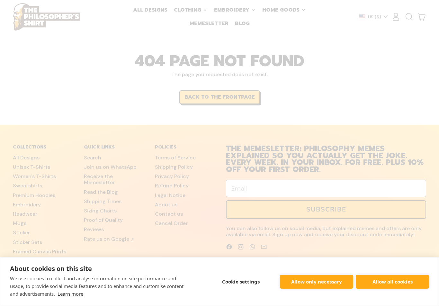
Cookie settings (241, 281)
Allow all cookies (392, 281)
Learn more (70, 294)
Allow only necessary (316, 281)
